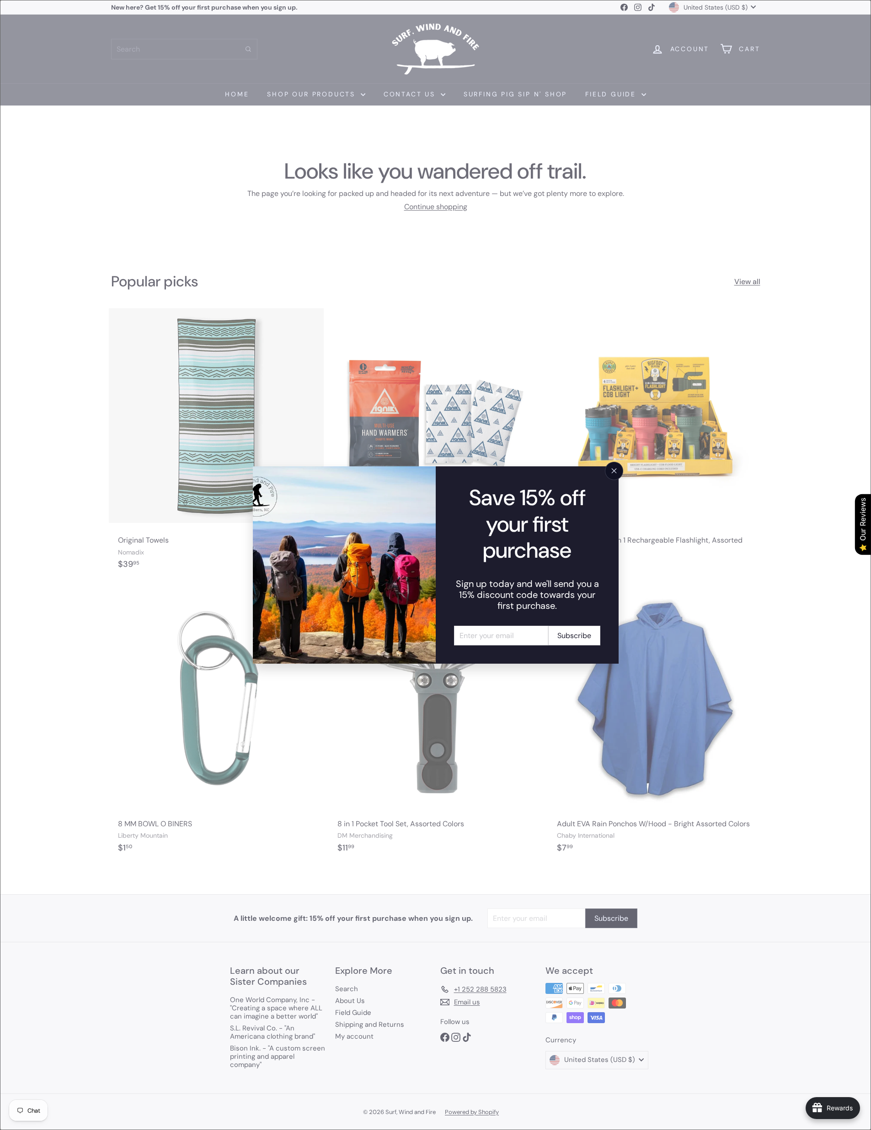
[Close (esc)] (614, 471)
